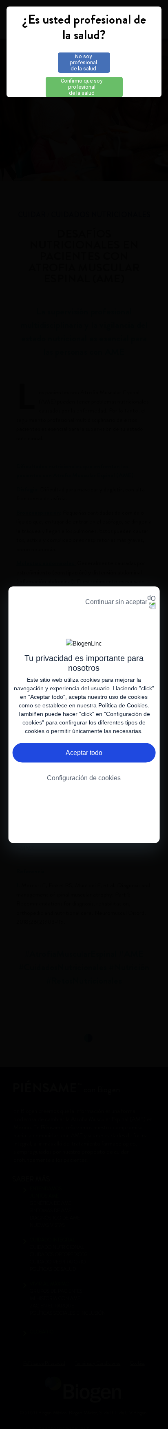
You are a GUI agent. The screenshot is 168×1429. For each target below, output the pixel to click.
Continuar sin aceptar (116, 601)
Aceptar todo (84, 752)
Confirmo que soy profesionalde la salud (81, 87)
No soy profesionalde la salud (83, 62)
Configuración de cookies (84, 777)
